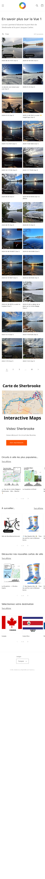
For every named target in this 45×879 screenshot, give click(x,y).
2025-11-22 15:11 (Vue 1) (9, 144)
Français (21, 661)
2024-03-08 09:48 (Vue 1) (31, 251)
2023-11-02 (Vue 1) (29, 361)
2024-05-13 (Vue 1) (29, 225)
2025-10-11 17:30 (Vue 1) (9, 170)
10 (32, 369)
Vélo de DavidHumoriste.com (11, 536)
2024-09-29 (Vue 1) (8, 197)
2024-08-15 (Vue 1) (8, 225)
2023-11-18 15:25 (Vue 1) (30, 335)
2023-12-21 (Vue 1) (8, 335)
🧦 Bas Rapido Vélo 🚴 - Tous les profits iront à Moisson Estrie (32, 538)
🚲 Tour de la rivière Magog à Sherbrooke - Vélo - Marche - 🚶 (11, 491)
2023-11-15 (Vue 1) (7, 361)
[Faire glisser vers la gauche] (17, 498)
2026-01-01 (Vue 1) (8, 115)
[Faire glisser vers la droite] (28, 498)
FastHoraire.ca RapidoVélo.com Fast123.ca (24, 669)
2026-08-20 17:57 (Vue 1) (10, 61)
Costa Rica (26, 636)
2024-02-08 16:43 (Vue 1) (31, 278)
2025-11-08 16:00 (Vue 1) (31, 144)
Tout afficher (6, 461)
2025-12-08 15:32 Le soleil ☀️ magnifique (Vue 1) (32, 116)
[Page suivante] (38, 369)
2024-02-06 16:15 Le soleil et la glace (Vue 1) (11, 305)
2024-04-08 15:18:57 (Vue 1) (11, 251)
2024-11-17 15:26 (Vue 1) (30, 170)
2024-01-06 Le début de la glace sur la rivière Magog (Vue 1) (31, 306)
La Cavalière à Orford (29, 489)
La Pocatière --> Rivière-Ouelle (10, 587)
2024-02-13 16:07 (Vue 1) (10, 278)
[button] (2, 5)
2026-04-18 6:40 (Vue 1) (30, 61)
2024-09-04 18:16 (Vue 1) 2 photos (31, 198)
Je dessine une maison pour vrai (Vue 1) (10, 88)
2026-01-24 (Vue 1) (29, 87)
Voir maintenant (16, 442)
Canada (4, 636)
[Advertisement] (22, 776)
